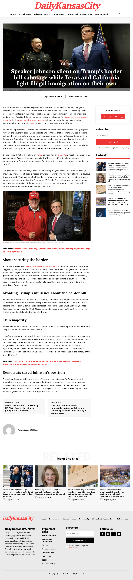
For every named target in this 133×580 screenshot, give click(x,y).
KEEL (39, 155)
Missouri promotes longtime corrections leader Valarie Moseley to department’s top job (119, 178)
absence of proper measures (32, 120)
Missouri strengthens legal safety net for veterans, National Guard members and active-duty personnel (118, 167)
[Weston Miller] (9, 430)
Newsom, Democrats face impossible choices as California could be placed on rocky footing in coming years (69, 409)
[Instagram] (113, 534)
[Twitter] (110, 116)
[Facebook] (104, 116)
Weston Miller (55, 96)
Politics (66, 64)
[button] (119, 14)
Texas (31, 123)
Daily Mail (62, 155)
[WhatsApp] (122, 116)
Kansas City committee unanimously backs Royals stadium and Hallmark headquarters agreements (118, 201)
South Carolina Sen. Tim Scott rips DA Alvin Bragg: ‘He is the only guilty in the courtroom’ (22, 408)
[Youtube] (119, 534)
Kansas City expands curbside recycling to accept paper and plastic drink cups (119, 213)
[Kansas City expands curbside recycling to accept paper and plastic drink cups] (101, 212)
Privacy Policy (124, 148)
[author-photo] (4, 499)
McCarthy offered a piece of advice (42, 266)
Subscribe (78, 540)
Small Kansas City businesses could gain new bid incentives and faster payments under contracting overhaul (119, 190)
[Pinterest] (116, 116)
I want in (111, 142)
